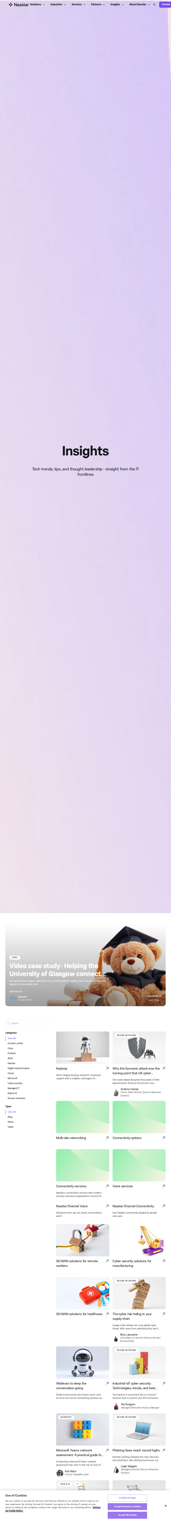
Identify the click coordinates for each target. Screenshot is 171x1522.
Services (77, 4)
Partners (96, 4)
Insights (115, 4)
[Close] (165, 1506)
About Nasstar (137, 4)
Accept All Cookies (127, 1515)
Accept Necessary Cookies (127, 1507)
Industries (56, 4)
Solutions (35, 4)
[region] (85, 1506)
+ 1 (77, 1484)
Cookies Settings (127, 1498)
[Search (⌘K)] (154, 4)
